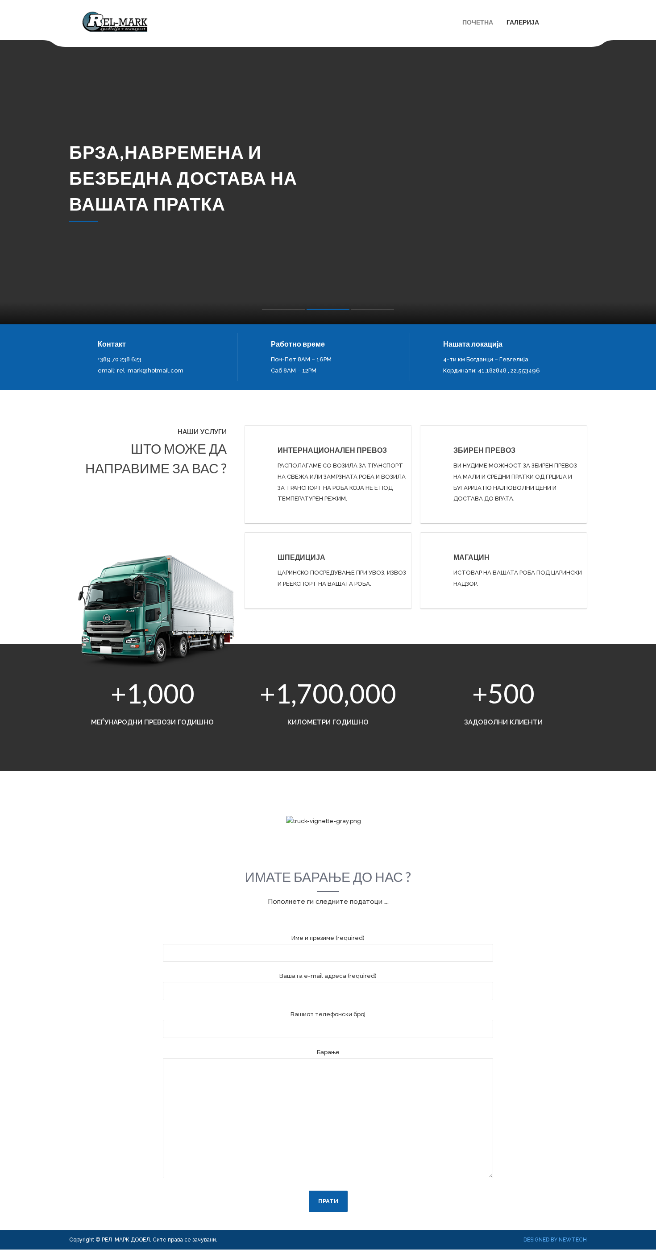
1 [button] (283, 312)
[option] (328, 182)
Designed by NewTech (555, 1240)
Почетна (477, 22)
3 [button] (372, 312)
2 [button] (328, 311)
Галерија (523, 22)
